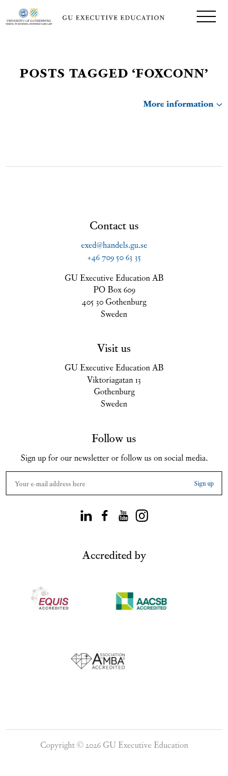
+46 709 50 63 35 (114, 256)
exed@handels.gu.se (114, 244)
